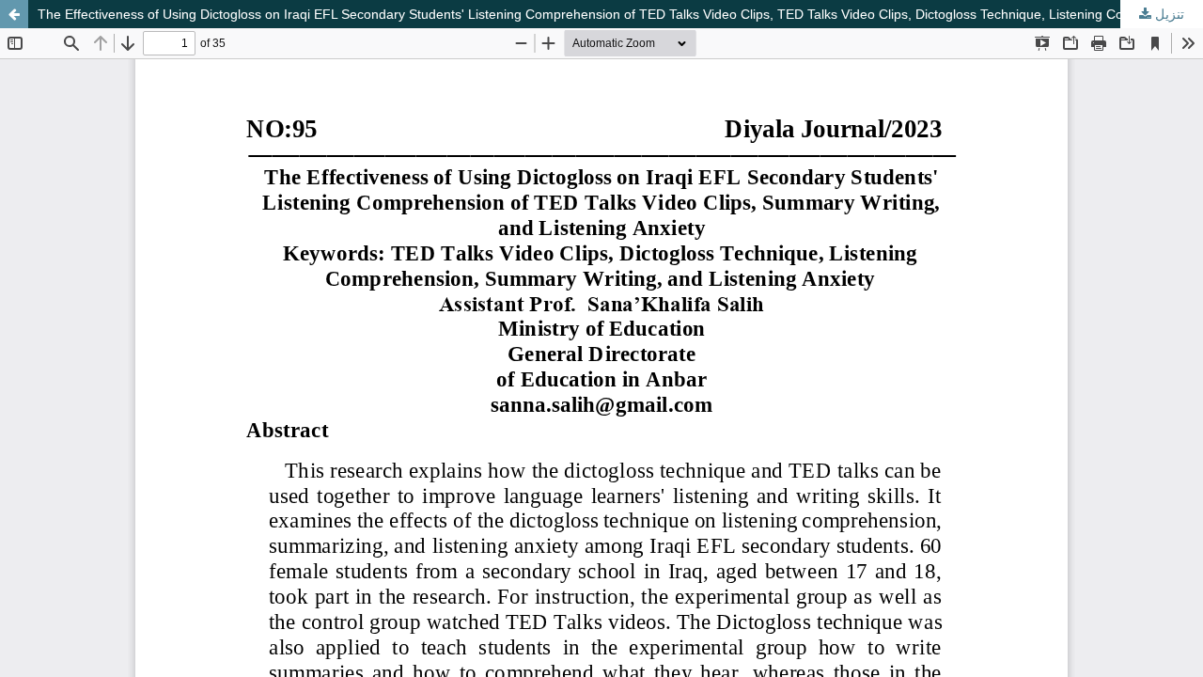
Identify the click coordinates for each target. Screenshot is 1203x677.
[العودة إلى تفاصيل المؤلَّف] (14, 14)
